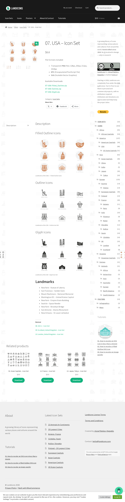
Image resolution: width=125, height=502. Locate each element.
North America (108, 291)
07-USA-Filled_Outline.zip (56, 85)
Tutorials (62, 18)
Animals (104, 266)
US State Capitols (110, 150)
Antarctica (107, 274)
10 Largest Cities (55, 429)
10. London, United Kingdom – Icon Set (49, 334)
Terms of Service (103, 454)
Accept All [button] (117, 497)
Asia (101, 155)
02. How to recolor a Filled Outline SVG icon (20, 463)
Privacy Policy (90, 454)
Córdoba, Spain (54, 439)
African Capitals (107, 134)
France (103, 200)
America (102, 138)
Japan (103, 171)
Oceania (102, 254)
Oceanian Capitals (108, 258)
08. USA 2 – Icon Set (42, 326)
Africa (101, 130)
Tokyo (105, 175)
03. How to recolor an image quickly (18, 467)
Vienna (105, 188)
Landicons (101, 72)
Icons (19, 18)
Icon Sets (9, 18)
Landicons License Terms (95, 414)
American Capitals (108, 142)
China (103, 163)
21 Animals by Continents (59, 424)
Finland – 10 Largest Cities (59, 448)
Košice (105, 229)
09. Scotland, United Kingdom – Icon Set (49, 330)
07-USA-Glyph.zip (52, 92)
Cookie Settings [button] (105, 497)
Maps (101, 307)
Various (102, 262)
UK (102, 241)
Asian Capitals (106, 159)
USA (102, 146)
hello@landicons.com (102, 441)
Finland (104, 196)
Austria (104, 184)
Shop (16, 27)
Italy (103, 212)
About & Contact (47, 18)
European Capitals (108, 192)
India (103, 167)
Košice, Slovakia (55, 443)
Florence (106, 216)
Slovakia (104, 225)
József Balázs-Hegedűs (104, 431)
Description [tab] (11, 125)
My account (67, 8)
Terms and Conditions (94, 420)
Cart (87, 8)
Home (10, 27)
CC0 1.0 (114, 75)
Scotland (106, 250)
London (106, 245)
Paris (105, 208)
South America (108, 295)
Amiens (106, 204)
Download (18, 380)
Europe (102, 179)
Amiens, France (54, 434)
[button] (37, 44)
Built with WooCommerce (29, 488)
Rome (105, 221)
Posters (29, 18)
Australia (106, 283)
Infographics (104, 303)
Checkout (78, 8)
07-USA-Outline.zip (53, 88)
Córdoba (106, 237)
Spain (103, 233)
